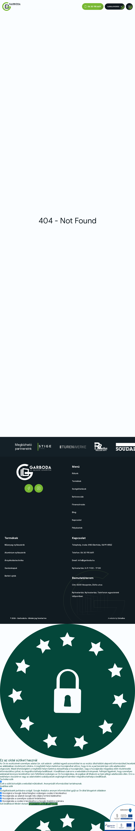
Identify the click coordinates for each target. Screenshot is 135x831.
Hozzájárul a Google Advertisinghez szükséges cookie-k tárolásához (34, 793)
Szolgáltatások (79, 489)
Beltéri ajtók (10, 576)
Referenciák (78, 497)
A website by (116, 618)
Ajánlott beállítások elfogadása (43, 803)
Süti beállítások (7, 803)
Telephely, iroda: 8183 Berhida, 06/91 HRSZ (92, 545)
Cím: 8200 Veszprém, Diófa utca (87, 585)
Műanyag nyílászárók (15, 545)
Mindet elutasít (21, 803)
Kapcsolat (76, 520)
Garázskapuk (11, 568)
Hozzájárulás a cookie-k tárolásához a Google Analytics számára (33, 801)
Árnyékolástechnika (14, 560)
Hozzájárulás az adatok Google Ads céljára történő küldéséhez (31, 796)
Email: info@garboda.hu (83, 560)
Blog (74, 512)
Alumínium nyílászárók (15, 552)
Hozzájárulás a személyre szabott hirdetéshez (24, 798)
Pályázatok (77, 528)
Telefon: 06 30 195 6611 (83, 552)
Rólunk (75, 473)
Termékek (76, 481)
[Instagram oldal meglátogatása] (38, 488)
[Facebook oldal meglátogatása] (29, 488)
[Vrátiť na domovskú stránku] (11, 6)
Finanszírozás (78, 504)
